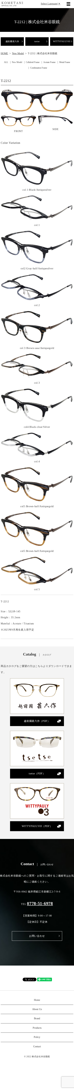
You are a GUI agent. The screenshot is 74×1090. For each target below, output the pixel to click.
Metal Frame (64, 62)
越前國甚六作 (12, 41)
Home (37, 1000)
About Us (37, 1009)
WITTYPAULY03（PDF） (37, 826)
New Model (18, 53)
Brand (37, 1018)
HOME (4, 53)
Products (37, 1028)
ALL (6, 62)
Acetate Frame (49, 62)
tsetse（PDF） (37, 773)
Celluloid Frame (33, 62)
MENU (68, 4)
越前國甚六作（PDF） (37, 721)
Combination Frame (38, 68)
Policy (37, 1037)
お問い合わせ (37, 936)
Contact (37, 1046)
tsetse (37, 41)
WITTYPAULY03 (61, 41)
